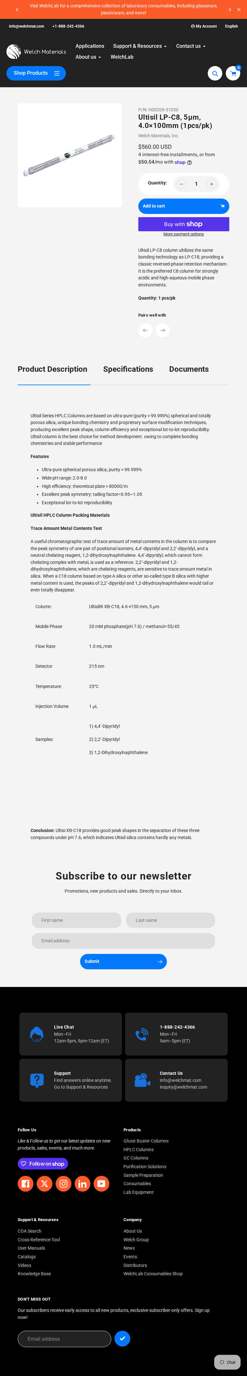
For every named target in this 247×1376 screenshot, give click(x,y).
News (129, 1248)
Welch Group (136, 1240)
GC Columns (136, 1158)
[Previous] (17, 9)
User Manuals (31, 1248)
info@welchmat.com (26, 26)
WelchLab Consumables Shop (153, 1274)
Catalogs (27, 1257)
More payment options (183, 234)
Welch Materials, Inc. (158, 135)
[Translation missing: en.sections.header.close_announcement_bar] (239, 9)
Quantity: (157, 183)
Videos (24, 1265)
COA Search (29, 1231)
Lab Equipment (139, 1192)
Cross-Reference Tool (39, 1240)
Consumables (137, 1183)
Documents (189, 369)
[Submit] (122, 1338)
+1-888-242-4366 (68, 26)
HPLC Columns (139, 1149)
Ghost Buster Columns (146, 1141)
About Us (133, 1231)
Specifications (128, 369)
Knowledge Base (34, 1274)
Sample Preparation (143, 1175)
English (231, 26)
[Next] (229, 9)
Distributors (135, 1265)
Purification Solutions (145, 1166)
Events (130, 1257)
